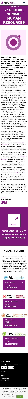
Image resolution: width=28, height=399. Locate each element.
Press (2, 376)
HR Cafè (3, 372)
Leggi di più (9, 394)
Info (2, 374)
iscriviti (12, 224)
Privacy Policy (5, 380)
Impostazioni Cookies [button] (9, 396)
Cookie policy (5, 378)
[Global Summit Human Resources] (8, 2)
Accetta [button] (20, 396)
